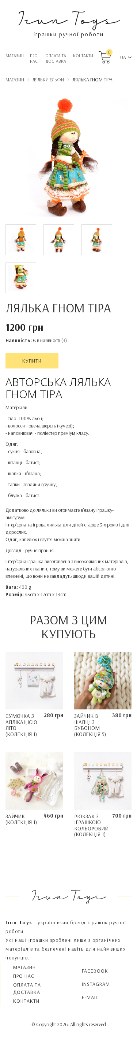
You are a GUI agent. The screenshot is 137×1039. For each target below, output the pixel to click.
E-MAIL (90, 997)
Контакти (83, 55)
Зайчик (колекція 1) (21, 819)
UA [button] (123, 57)
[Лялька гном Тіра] (68, 158)
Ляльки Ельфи (48, 79)
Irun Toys (68, 18)
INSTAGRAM (96, 984)
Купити (32, 360)
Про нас (34, 58)
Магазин (14, 55)
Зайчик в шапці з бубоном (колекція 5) (90, 725)
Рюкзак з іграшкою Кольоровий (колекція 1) (91, 825)
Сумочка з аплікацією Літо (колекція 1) (21, 725)
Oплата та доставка (55, 58)
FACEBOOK (95, 971)
